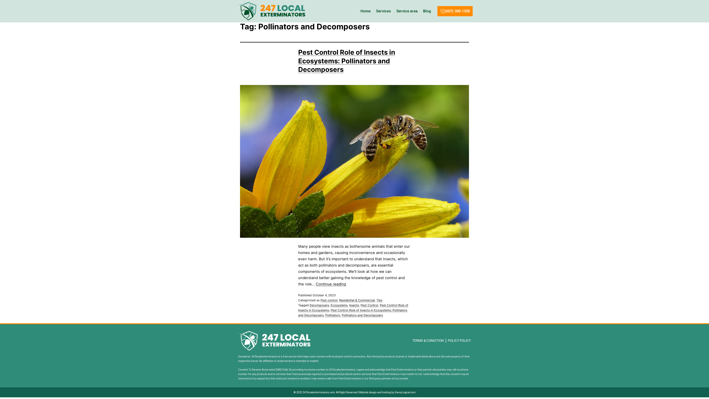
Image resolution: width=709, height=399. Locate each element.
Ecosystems (339, 305)
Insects (354, 305)
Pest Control (369, 305)
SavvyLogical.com (405, 392)
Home (366, 11)
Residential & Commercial (357, 300)
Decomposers (319, 305)
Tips (379, 300)
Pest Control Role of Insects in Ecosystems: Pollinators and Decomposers (346, 61)
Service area (407, 11)
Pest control (329, 300)
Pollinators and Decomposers (362, 315)
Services (383, 11)
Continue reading (331, 284)
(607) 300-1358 (457, 11)
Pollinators (332, 315)
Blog (427, 11)
